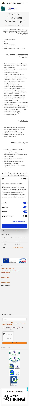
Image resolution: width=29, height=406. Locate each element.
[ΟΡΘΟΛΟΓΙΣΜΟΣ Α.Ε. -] (12, 3)
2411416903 (17, 241)
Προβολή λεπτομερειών (19, 221)
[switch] (25, 207)
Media (2, 280)
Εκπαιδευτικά (4, 275)
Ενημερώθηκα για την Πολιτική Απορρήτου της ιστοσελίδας (12, 328)
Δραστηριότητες (5, 277)
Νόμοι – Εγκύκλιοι (5, 282)
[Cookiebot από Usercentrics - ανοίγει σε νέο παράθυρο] (21, 179)
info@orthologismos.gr (18, 230)
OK (14, 226)
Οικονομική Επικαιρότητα (7, 268)
